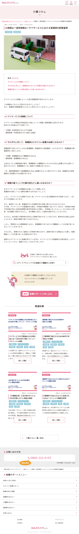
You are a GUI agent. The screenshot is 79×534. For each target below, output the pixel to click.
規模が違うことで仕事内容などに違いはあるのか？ (27, 89)
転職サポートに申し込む (38, 293)
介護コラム (27, 21)
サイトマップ (59, 519)
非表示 (15, 78)
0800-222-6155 (40, 458)
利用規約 (19, 523)
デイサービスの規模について (18, 82)
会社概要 (19, 519)
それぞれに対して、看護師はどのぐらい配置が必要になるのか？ (31, 85)
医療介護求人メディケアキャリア (12, 21)
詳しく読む (23, 360)
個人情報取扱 (59, 523)
